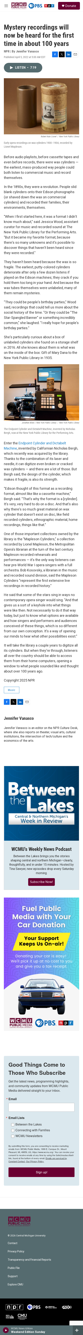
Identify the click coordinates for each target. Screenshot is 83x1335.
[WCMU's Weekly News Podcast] (41, 803)
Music (11, 690)
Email (12, 1099)
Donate (70, 5)
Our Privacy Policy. (35, 1161)
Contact (12, 1243)
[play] (5, 1330)
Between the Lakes (28, 1124)
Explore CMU (15, 1284)
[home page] (19, 1221)
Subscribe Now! (41, 882)
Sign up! (41, 1172)
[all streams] (78, 1330)
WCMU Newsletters (28, 1136)
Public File (14, 1268)
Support (13, 1276)
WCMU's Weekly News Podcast (41, 849)
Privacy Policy (16, 1251)
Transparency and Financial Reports (29, 1259)
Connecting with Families (32, 1130)
